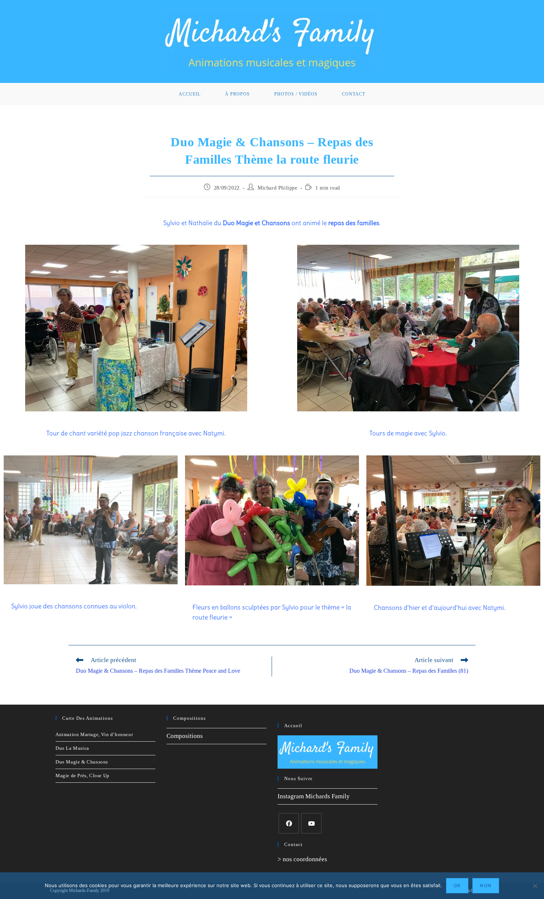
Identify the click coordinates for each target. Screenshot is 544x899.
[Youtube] (311, 823)
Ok (457, 885)
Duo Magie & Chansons (82, 762)
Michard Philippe (278, 188)
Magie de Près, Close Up (83, 775)
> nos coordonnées (302, 859)
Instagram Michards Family (314, 796)
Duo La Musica (72, 748)
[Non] (534, 885)
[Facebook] (289, 823)
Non (485, 885)
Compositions (185, 735)
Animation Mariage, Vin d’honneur (94, 734)
